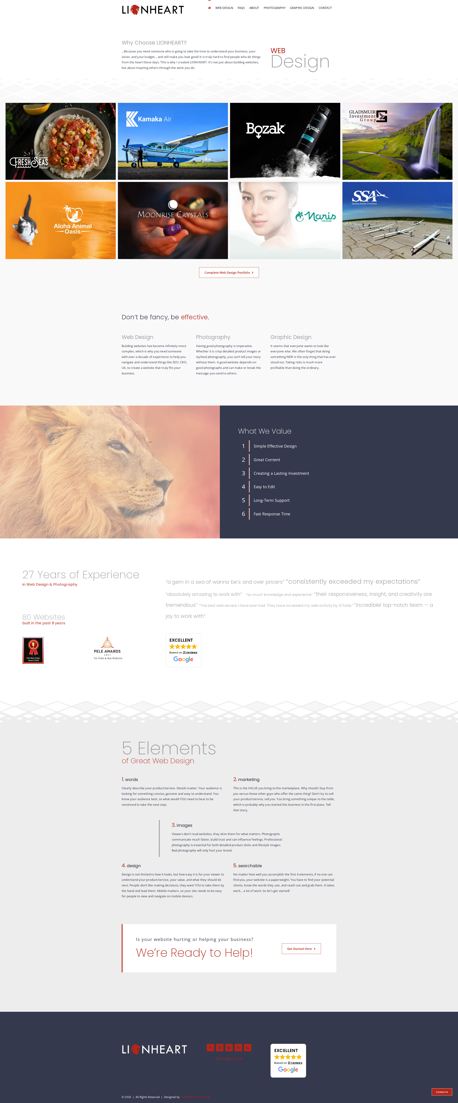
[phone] (247, 1047)
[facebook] (210, 1047)
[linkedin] (229, 1047)
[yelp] (238, 1047)
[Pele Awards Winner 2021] (107, 638)
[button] (183, 650)
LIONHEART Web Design (195, 1097)
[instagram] (219, 1047)
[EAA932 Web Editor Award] (33, 638)
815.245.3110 (229, 1058)
